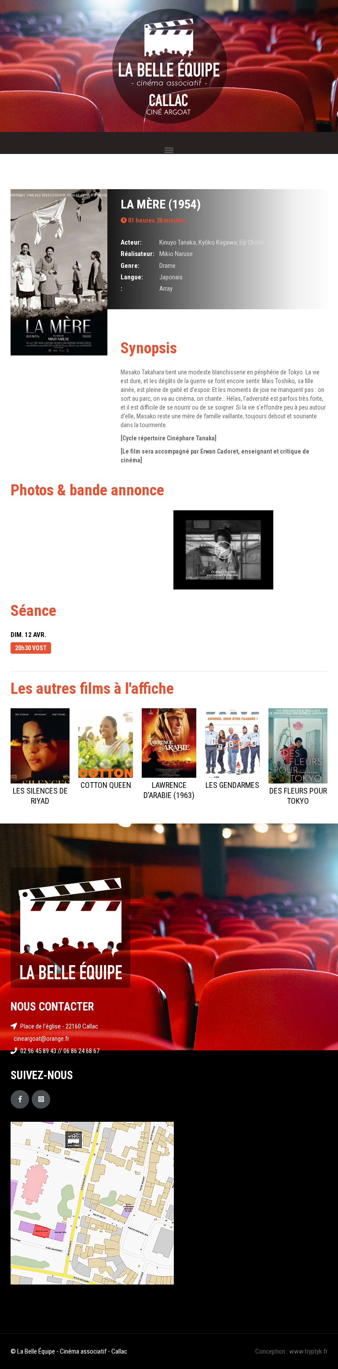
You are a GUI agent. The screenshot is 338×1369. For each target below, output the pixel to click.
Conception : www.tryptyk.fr (291, 1351)
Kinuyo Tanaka (177, 242)
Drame (167, 266)
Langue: (132, 277)
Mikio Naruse (176, 254)
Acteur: (131, 242)
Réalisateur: (137, 254)
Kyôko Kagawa (217, 242)
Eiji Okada (251, 242)
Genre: (130, 266)
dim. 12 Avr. (28, 635)
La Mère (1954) (161, 204)
